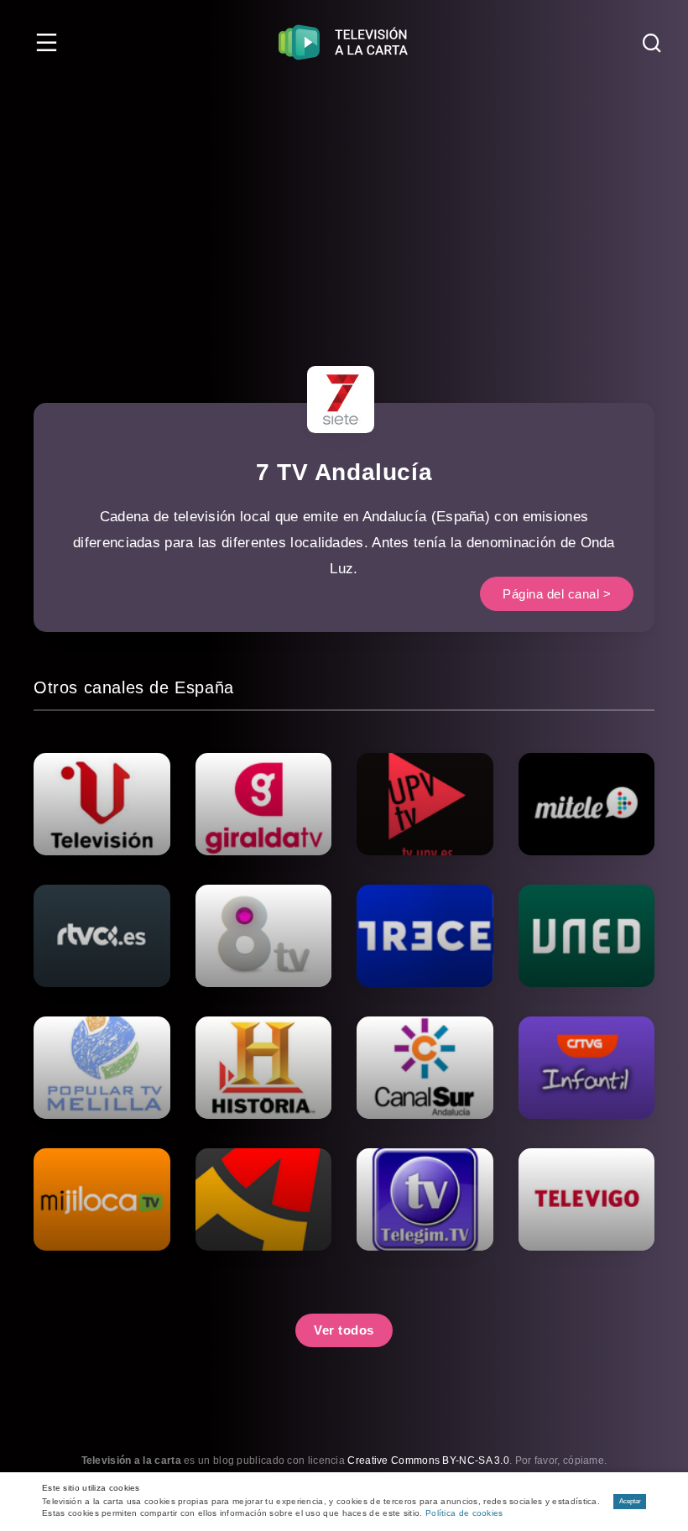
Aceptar (630, 1501)
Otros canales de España (134, 687)
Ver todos (344, 1330)
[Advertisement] (344, 209)
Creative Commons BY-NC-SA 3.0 (428, 1460)
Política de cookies (464, 1513)
